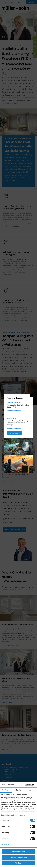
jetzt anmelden (13, 433)
